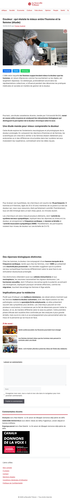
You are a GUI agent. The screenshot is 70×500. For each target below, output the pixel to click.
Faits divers (39, 10)
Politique (4, 10)
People (55, 10)
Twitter (16, 71)
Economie (20, 10)
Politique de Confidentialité (13, 483)
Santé (63, 10)
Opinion (48, 10)
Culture (29, 10)
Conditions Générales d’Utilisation (15, 480)
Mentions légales (9, 477)
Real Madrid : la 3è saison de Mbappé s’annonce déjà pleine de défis (39, 418)
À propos (6, 471)
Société (12, 10)
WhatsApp (25, 71)
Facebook (7, 71)
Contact (5, 474)
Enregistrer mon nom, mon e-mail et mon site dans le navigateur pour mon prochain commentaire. (33, 394)
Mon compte (7, 468)
